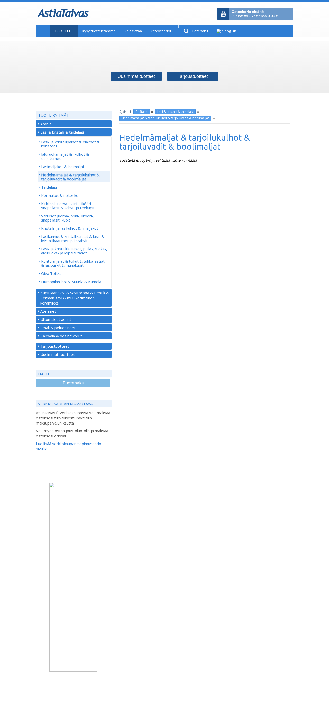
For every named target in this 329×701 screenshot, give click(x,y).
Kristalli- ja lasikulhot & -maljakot (69, 228)
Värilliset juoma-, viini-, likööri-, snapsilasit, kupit (67, 218)
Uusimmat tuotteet (57, 354)
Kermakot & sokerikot (60, 195)
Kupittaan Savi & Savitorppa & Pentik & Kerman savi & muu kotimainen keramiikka (74, 298)
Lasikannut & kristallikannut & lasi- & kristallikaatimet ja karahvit (72, 238)
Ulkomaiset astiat (55, 319)
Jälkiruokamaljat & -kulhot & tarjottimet (65, 156)
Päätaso (142, 111)
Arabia (45, 123)
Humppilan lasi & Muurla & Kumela (71, 281)
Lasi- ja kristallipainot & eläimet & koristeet (70, 144)
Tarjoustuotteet (54, 346)
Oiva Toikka (51, 273)
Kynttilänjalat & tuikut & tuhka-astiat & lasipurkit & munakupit (73, 263)
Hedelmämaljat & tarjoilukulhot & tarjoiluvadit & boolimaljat (165, 118)
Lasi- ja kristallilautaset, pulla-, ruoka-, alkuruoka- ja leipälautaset (74, 250)
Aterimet (48, 311)
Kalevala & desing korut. (61, 335)
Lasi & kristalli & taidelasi (175, 111)
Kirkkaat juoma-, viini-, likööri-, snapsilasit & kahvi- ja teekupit (68, 205)
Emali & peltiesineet (58, 327)
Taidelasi (49, 187)
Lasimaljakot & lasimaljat (62, 166)
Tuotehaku (73, 383)
